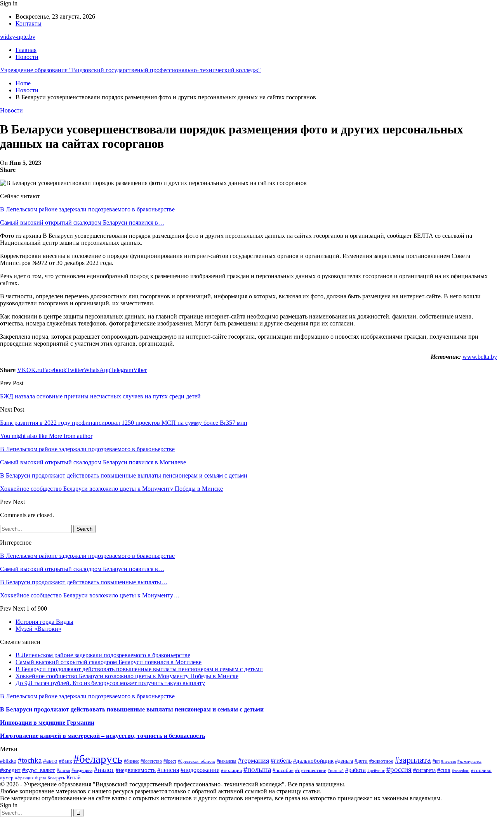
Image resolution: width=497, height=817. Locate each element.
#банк (65, 761)
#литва (63, 770)
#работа (355, 770)
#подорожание (200, 770)
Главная (26, 50)
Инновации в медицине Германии (47, 722)
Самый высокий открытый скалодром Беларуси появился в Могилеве (109, 662)
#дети (361, 761)
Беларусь (56, 778)
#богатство (151, 761)
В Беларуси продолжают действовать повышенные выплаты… (83, 582)
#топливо (481, 770)
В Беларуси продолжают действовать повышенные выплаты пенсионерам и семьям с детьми (139, 669)
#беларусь (97, 759)
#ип (436, 761)
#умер (7, 778)
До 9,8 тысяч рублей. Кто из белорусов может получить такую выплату (110, 683)
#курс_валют (38, 770)
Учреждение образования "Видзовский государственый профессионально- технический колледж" (130, 70)
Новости (27, 57)
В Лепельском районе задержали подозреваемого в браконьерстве (87, 209)
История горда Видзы (44, 621)
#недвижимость (136, 770)
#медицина (81, 770)
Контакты (29, 23)
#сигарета (424, 770)
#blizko (8, 761)
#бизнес (131, 761)
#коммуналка (469, 761)
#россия (399, 769)
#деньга (344, 761)
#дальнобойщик (313, 761)
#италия (448, 761)
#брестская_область (196, 761)
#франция (24, 777)
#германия (253, 760)
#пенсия (168, 770)
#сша (443, 770)
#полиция (231, 770)
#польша (257, 769)
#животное (381, 761)
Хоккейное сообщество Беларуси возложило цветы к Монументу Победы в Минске (127, 676)
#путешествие (310, 770)
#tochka (30, 760)
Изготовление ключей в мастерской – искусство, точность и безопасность (102, 735)
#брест (169, 761)
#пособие (283, 770)
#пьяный (336, 770)
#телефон (460, 770)
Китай (73, 777)
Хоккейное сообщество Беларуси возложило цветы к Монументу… (89, 595)
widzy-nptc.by (17, 36)
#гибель (281, 760)
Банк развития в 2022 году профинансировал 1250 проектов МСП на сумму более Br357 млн (123, 422)
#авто (50, 760)
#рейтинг (376, 771)
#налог (104, 770)
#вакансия (226, 761)
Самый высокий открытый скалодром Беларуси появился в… (82, 222)
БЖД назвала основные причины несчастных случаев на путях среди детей (100, 396)
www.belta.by (479, 356)
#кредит (10, 770)
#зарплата (413, 760)
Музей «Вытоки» (38, 628)
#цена (40, 778)
